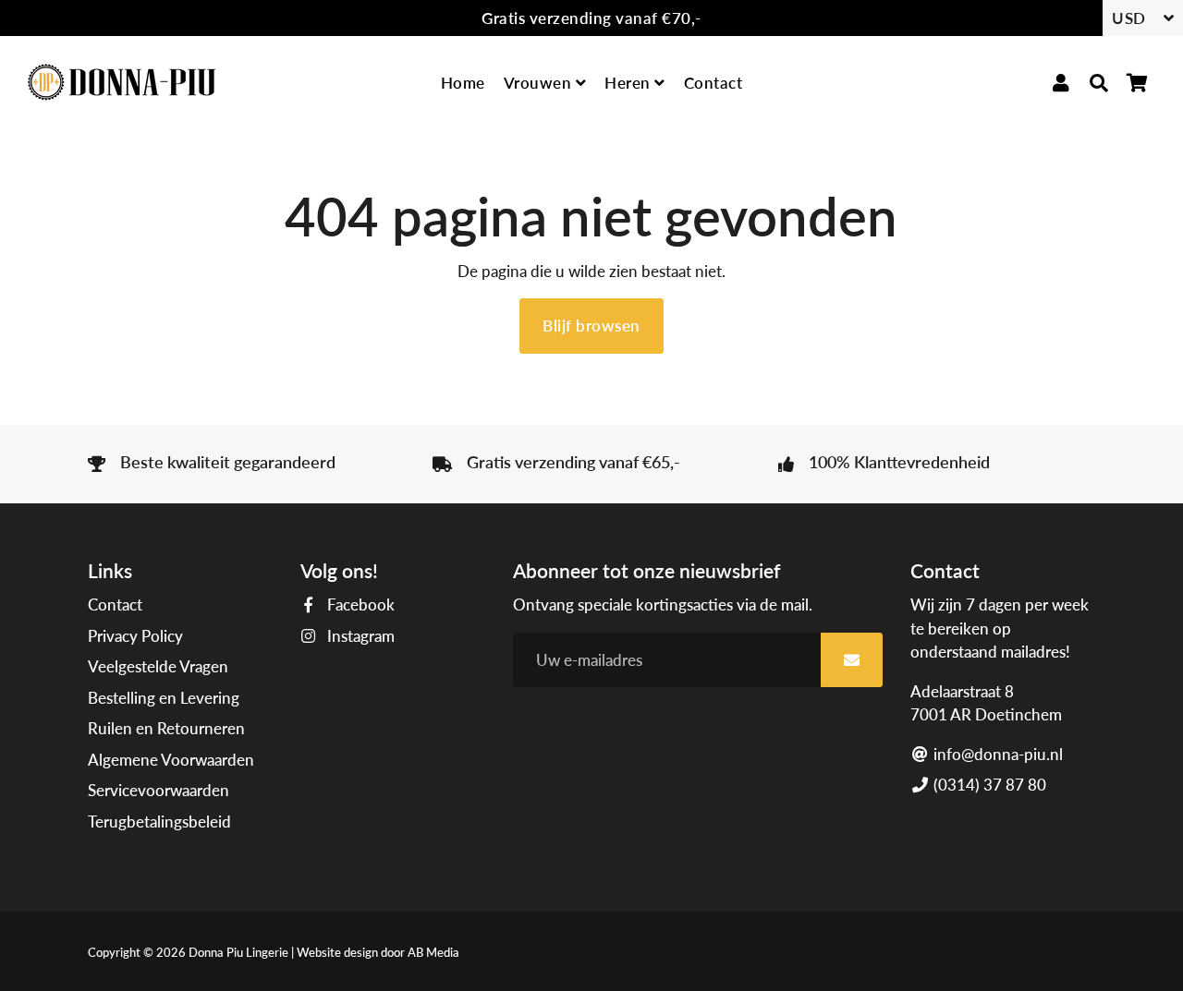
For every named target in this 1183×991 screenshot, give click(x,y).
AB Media (433, 952)
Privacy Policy (135, 636)
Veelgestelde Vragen (158, 666)
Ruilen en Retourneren (166, 728)
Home (463, 82)
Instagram (359, 636)
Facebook (359, 604)
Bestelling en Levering (163, 697)
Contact (713, 82)
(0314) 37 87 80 (988, 784)
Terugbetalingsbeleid (159, 821)
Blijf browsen (591, 325)
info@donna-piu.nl (996, 754)
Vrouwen (540, 82)
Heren (629, 82)
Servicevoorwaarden (158, 790)
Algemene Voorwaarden (171, 759)
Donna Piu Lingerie (238, 952)
